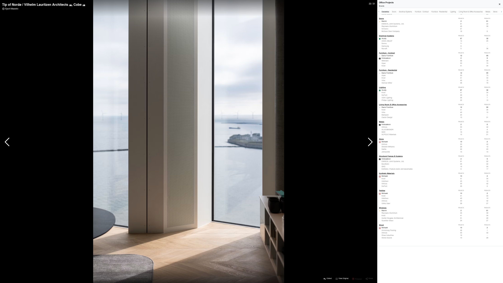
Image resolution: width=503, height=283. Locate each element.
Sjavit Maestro (11, 8)
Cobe (77, 4)
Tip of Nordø (11, 4)
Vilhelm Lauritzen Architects (46, 4)
